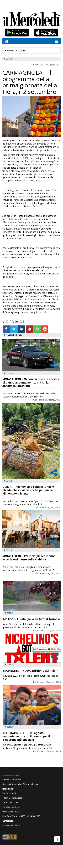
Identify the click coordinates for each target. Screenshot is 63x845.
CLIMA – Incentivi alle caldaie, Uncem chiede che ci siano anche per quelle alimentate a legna (28, 490)
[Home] (5, 41)
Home (9, 50)
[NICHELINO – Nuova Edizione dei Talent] (32, 648)
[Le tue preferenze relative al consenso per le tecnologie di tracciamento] (57, 839)
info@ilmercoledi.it (11, 825)
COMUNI (21, 50)
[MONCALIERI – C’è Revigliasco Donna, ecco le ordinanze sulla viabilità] (31, 529)
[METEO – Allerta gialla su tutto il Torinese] (32, 596)
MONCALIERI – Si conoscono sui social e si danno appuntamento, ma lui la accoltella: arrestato (31, 383)
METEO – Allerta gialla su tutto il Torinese (32, 619)
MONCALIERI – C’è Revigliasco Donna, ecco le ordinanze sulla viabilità (29, 558)
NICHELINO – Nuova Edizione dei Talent (30, 670)
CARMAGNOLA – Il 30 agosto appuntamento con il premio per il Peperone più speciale (26, 736)
